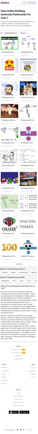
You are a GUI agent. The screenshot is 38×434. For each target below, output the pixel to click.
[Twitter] (17, 429)
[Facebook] (21, 429)
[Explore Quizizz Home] (5, 3)
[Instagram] (24, 429)
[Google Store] (24, 412)
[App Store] (14, 412)
